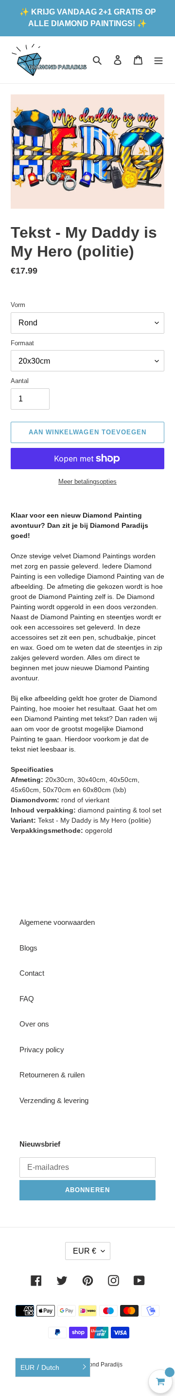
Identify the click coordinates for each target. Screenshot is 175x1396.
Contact (31, 973)
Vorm (18, 304)
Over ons (34, 1024)
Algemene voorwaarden (57, 922)
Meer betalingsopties (87, 481)
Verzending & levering (53, 1100)
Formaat (22, 343)
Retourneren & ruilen (52, 1075)
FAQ (26, 999)
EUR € (84, 1251)
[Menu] (158, 59)
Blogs (28, 948)
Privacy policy (41, 1049)
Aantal (20, 380)
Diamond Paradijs (98, 1364)
